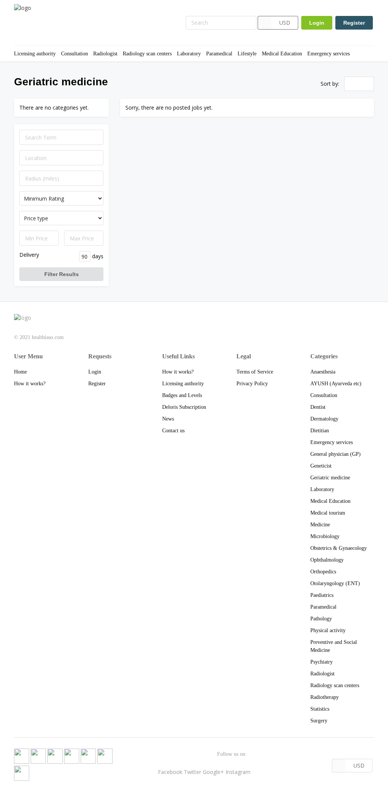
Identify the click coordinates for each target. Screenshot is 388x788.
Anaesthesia (322, 372)
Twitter (192, 771)
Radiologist (105, 54)
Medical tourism (327, 513)
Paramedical (219, 54)
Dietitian (319, 430)
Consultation (74, 54)
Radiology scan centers (147, 54)
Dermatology (324, 419)
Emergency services (328, 54)
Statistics (319, 709)
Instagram (237, 771)
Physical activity (328, 630)
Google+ (213, 771)
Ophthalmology (327, 560)
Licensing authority (35, 54)
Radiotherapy (324, 697)
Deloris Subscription (184, 407)
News (168, 419)
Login (316, 23)
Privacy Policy (252, 383)
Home (20, 372)
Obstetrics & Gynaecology (338, 548)
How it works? (29, 383)
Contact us (173, 430)
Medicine (320, 524)
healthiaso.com (48, 337)
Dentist (317, 407)
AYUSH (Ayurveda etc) (335, 383)
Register (354, 23)
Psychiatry (321, 662)
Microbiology (325, 536)
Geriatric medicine (330, 477)
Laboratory (189, 54)
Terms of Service (254, 372)
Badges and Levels (182, 395)
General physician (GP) (335, 454)
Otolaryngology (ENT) (335, 583)
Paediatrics (321, 595)
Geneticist (321, 466)
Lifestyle (247, 54)
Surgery (318, 721)
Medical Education (282, 54)
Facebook (170, 771)
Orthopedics (323, 572)
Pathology (321, 619)
